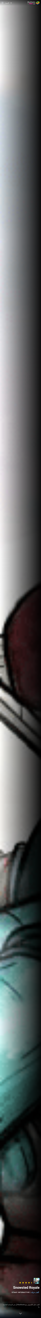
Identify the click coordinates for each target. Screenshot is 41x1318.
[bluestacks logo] (33, 3)
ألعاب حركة (35, 1292)
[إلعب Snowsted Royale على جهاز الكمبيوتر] (20, 1299)
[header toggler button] (2, 3)
